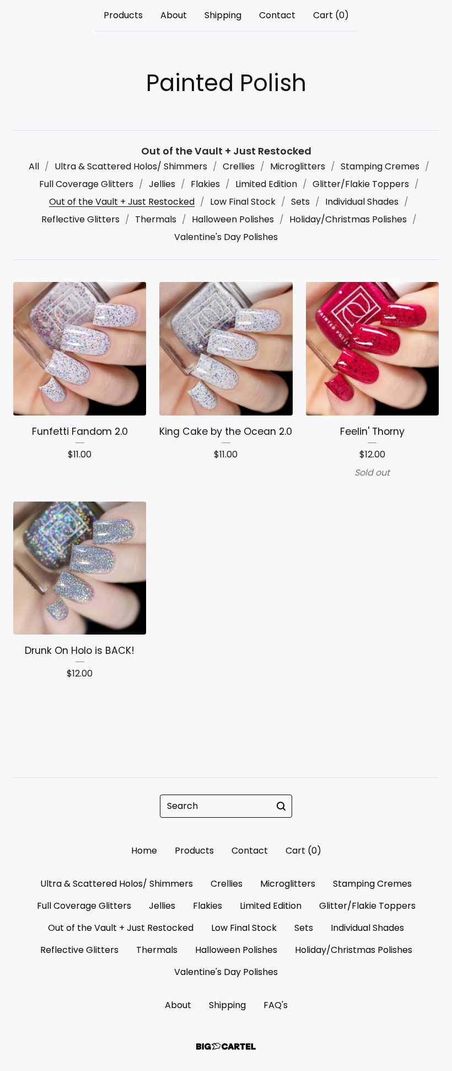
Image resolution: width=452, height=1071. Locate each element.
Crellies (239, 166)
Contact (277, 15)
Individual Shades (362, 201)
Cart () (331, 15)
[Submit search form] (281, 806)
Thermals (155, 219)
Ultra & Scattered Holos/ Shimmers (131, 166)
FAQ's (275, 1005)
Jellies (162, 184)
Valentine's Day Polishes (226, 237)
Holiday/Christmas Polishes (348, 219)
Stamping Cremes (380, 166)
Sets (300, 201)
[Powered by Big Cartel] (226, 1046)
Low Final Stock (243, 201)
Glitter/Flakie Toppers (361, 184)
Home (144, 850)
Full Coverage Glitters (86, 184)
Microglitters (297, 166)
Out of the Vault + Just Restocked (122, 201)
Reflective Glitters (80, 219)
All (34, 166)
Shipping (223, 15)
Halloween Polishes (233, 219)
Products (123, 15)
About (173, 15)
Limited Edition (266, 184)
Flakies (205, 184)
